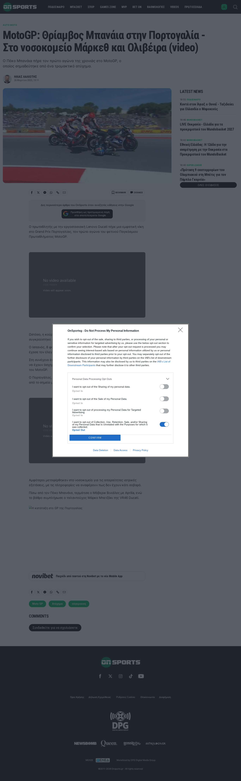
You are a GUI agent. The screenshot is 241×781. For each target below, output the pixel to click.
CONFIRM (95, 437)
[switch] (164, 386)
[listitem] (120, 379)
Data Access (120, 450)
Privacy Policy (140, 450)
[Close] (181, 331)
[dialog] (120, 390)
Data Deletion (100, 450)
